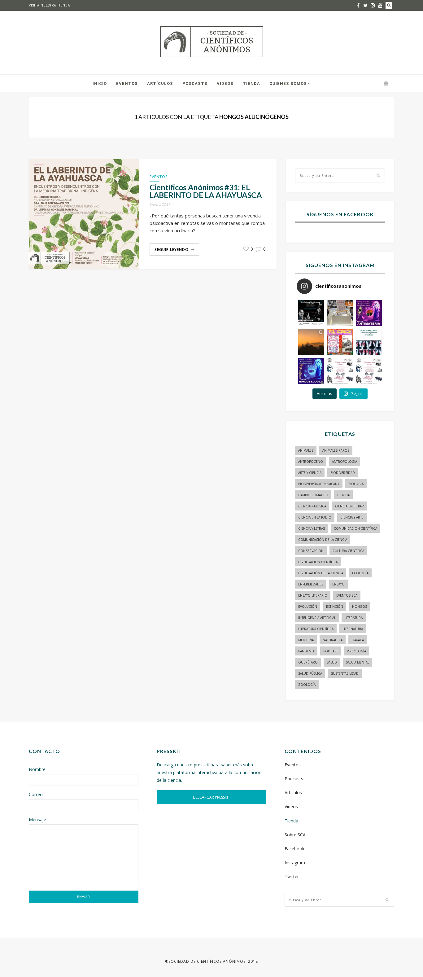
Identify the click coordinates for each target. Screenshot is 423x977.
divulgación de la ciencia (320, 573)
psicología (356, 651)
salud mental (357, 662)
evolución (307, 606)
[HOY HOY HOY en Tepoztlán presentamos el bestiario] (340, 371)
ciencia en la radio (314, 517)
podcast (330, 651)
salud (332, 662)
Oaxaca (357, 640)
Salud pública (310, 673)
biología (356, 484)
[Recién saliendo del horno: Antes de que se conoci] (369, 342)
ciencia (343, 495)
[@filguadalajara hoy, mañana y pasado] (311, 313)
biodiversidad (342, 473)
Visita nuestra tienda (49, 5)
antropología (344, 461)
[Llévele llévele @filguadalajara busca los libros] (340, 313)
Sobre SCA (295, 835)
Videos (225, 83)
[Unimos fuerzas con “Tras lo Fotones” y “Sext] (369, 313)
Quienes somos (288, 83)
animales (305, 450)
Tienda (251, 83)
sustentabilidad (345, 673)
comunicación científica (355, 528)
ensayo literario (312, 595)
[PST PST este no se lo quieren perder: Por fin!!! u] (311, 371)
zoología (307, 684)
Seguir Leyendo (172, 249)
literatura (354, 618)
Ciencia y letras (311, 528)
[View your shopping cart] (386, 83)
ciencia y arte (352, 517)
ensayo (338, 584)
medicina (306, 640)
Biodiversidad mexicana (318, 484)
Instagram (295, 862)
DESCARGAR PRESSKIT (211, 797)
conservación (311, 551)
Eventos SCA (346, 595)
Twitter (292, 876)
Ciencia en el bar (349, 506)
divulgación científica (318, 562)
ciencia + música (312, 506)
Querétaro (308, 662)
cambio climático (313, 495)
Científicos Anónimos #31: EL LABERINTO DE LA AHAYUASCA (206, 191)
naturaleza (332, 640)
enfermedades (310, 584)
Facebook (294, 849)
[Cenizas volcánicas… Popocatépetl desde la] (311, 342)
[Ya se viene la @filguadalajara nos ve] (340, 342)
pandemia (306, 651)
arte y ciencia (309, 473)
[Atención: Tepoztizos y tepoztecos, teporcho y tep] (369, 371)
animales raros (335, 450)
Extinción (334, 606)
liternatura (352, 629)
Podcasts (194, 83)
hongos (359, 606)
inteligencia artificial (317, 618)
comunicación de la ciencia (322, 539)
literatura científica (316, 629)
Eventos (127, 83)
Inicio (100, 83)
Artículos (160, 83)
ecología (360, 573)
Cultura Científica (348, 551)
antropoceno (310, 461)
